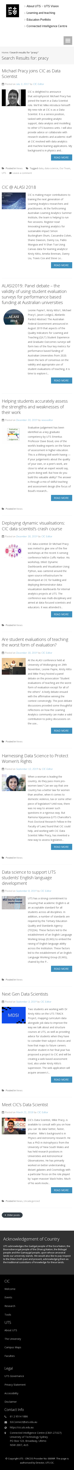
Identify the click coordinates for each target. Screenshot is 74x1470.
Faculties (9, 1356)
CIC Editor (38, 84)
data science (51, 168)
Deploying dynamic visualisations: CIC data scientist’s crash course (33, 525)
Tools (7, 1314)
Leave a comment (22, 173)
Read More (61, 157)
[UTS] (12, 16)
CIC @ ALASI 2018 (19, 187)
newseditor (47, 420)
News (20, 168)
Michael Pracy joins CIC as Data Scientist (31, 73)
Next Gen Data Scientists (25, 994)
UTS (4, 173)
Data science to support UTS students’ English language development (29, 877)
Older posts (13, 1215)
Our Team (64, 168)
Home (5, 52)
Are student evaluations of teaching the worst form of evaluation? (35, 642)
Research (9, 1306)
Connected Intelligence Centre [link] (47, 26)
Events (8, 1297)
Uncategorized (32, 1201)
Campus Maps (12, 1347)
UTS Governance (14, 1376)
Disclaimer (10, 1401)
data (40, 168)
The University (12, 1339)
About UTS (10, 1330)
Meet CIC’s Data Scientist (25, 1104)
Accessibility (11, 1393)
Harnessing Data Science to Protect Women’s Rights (35, 758)
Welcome (9, 1289)
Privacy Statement (15, 1384)
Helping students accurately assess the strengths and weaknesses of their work (35, 406)
